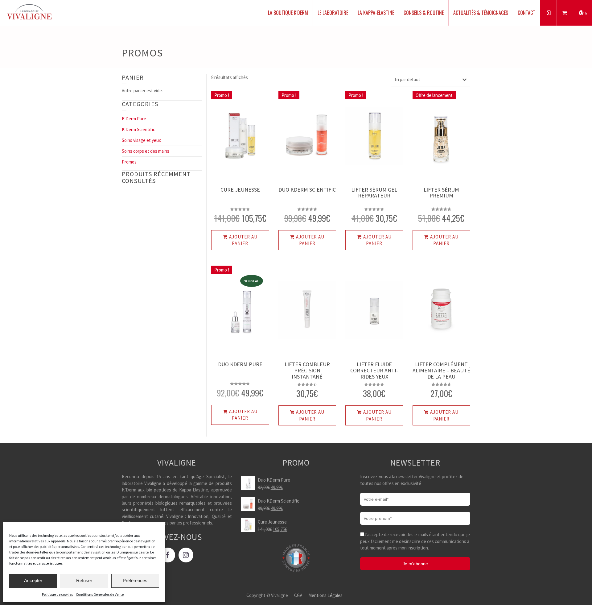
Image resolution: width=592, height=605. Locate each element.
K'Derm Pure (134, 119)
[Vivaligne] (29, 12)
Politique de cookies (57, 594)
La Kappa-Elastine (376, 12)
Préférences (135, 580)
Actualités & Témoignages (480, 12)
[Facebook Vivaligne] (168, 555)
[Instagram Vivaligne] (186, 555)
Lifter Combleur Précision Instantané (307, 370)
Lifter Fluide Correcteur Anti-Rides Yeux (374, 370)
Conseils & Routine (424, 12)
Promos (129, 162)
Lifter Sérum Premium (441, 192)
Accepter (33, 580)
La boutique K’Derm (288, 12)
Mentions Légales (325, 595)
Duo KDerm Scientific (307, 189)
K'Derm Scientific (138, 129)
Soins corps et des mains (145, 151)
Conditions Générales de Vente (100, 594)
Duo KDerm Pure (240, 364)
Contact (526, 12)
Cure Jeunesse (240, 189)
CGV (298, 595)
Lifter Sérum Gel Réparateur (374, 192)
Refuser (84, 580)
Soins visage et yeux (141, 140)
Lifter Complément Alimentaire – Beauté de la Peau (441, 370)
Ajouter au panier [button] (243, 240)
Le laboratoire (333, 12)
